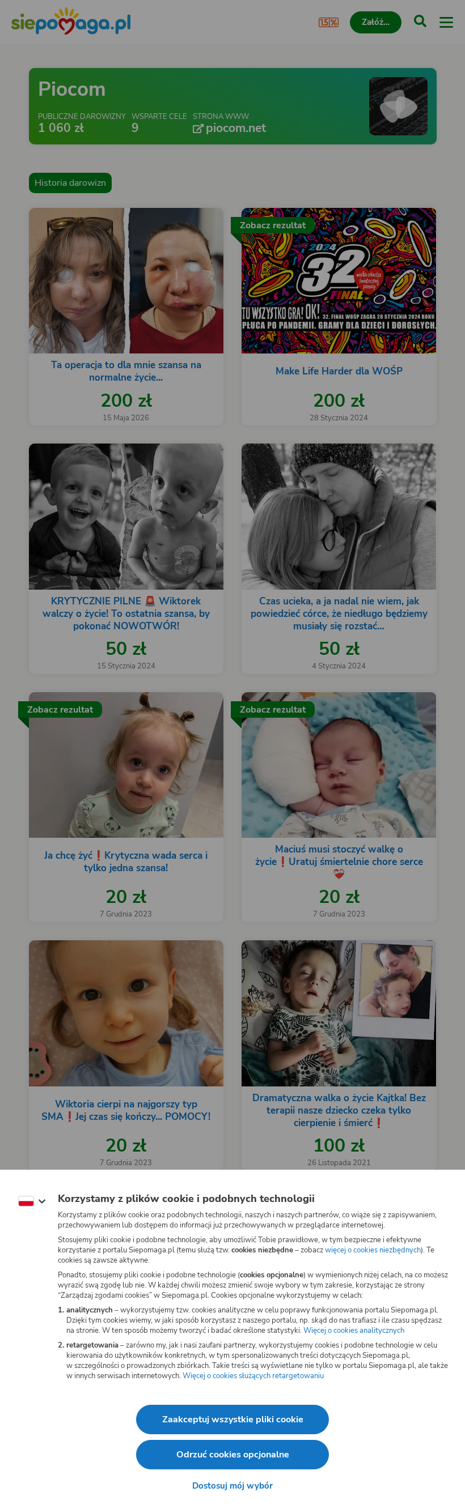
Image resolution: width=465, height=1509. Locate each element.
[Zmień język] (31, 1201)
